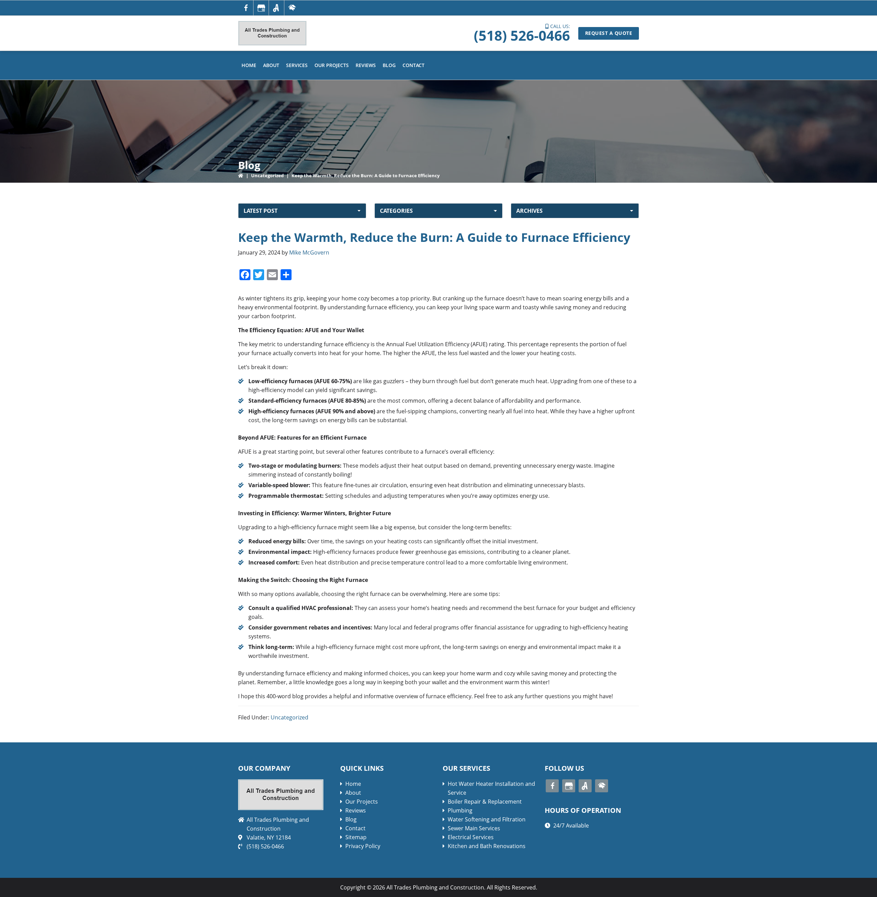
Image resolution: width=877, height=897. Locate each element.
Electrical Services (471, 837)
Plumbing (460, 810)
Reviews (355, 810)
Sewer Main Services (474, 828)
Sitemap (356, 837)
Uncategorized (267, 175)
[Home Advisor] (291, 7)
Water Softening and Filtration (487, 819)
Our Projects (361, 801)
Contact (355, 828)
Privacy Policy (362, 846)
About (353, 792)
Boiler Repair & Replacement (485, 801)
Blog (351, 819)
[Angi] (276, 7)
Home (353, 784)
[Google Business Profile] (261, 7)
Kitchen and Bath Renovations (487, 846)
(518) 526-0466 (522, 35)
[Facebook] (245, 7)
